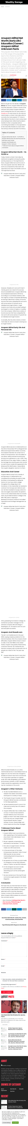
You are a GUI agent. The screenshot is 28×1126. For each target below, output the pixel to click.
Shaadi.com (4, 113)
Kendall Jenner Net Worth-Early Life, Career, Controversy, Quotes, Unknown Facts (17, 1047)
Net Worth (7, 6)
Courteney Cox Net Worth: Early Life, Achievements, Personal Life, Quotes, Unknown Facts (17, 1035)
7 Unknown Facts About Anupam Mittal (13, 146)
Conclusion (5, 147)
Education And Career (8, 140)
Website (3, 972)
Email (3, 966)
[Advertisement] (14, 22)
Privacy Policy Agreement (9, 984)
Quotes (12, 1091)
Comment (4, 941)
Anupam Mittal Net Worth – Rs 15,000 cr (13, 137)
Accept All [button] (15, 1122)
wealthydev (13, 75)
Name (3, 959)
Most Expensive (4, 1089)
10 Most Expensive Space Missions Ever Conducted (15, 1028)
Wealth (21, 1089)
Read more (5, 1024)
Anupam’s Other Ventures (9, 144)
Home (2, 6)
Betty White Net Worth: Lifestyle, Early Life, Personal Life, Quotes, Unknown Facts (16, 1041)
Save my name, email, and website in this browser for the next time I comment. (14, 980)
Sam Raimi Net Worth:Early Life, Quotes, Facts (13, 1015)
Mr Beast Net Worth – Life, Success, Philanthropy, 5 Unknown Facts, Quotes (14, 902)
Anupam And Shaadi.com (9, 142)
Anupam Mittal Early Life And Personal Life (13, 138)
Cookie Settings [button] (6, 1122)
